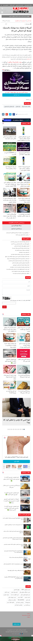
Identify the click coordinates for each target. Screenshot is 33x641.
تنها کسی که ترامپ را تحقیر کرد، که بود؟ (16, 421)
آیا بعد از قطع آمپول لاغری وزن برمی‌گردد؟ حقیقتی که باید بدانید (13, 518)
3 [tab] (20, 429)
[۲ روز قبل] (27, 520)
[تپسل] (3, 70)
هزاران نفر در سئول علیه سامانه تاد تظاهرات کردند (20, 271)
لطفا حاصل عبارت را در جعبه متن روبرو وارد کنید (20, 300)
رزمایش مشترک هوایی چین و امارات (22, 235)
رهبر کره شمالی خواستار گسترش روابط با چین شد (20, 248)
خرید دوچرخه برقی (12, 597)
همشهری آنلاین (20, 10)
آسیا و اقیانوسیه (18, 21)
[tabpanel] (16, 411)
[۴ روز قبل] (27, 578)
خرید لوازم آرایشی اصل (25, 595)
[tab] (16, 222)
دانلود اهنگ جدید (10, 602)
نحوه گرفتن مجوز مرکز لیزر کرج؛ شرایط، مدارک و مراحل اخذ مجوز (13, 532)
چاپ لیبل (28, 600)
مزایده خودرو (6, 595)
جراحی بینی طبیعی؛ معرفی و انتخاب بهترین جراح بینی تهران (13, 545)
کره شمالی (29, 59)
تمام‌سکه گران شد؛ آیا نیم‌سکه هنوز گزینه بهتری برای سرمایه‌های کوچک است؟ (13, 551)
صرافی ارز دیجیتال (12, 600)
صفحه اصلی (29, 21)
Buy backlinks (21, 600)
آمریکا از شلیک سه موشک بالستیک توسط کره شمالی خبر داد (17, 29)
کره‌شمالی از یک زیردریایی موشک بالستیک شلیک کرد (20, 254)
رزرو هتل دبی (27, 605)
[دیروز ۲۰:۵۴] (16, 407)
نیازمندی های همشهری (19, 5)
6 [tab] (15, 429)
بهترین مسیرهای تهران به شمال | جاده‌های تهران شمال (13, 564)
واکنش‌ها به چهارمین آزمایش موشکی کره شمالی (20, 263)
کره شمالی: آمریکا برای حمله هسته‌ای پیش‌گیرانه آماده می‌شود (18, 258)
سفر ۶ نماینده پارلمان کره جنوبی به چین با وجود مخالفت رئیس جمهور (17, 256)
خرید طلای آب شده (15, 595)
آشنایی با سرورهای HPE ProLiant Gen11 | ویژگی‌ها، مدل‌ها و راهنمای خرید (13, 577)
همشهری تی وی (5, 5)
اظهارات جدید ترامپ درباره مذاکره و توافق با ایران (19, 16)
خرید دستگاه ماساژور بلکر (25, 592)
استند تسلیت (27, 597)
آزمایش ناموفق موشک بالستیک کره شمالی (21, 246)
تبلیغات (28, 617)
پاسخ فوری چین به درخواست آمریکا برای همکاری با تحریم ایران (17, 232)
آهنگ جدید (20, 597)
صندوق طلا (27, 602)
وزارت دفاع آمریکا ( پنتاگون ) (15, 62)
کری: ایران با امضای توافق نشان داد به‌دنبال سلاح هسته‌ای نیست (17, 269)
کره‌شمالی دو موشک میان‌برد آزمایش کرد (22, 250)
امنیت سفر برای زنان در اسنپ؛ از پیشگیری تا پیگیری (14, 524)
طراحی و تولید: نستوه (16, 633)
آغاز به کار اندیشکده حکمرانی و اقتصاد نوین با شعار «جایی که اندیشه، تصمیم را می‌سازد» (13, 538)
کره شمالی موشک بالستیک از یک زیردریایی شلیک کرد (20, 242)
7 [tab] (13, 429)
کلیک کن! (16, 461)
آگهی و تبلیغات (12, 5)
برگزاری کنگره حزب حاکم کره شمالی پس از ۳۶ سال (20, 244)
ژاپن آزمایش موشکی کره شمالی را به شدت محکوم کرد (19, 267)
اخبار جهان (24, 21)
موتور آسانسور (16, 590)
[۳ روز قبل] (27, 546)
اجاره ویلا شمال (14, 592)
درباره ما (28, 613)
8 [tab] (11, 429)
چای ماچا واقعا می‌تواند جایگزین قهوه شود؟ (15, 570)
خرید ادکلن (7, 592)
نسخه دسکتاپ (16, 624)
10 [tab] (8, 429)
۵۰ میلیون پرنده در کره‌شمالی (24, 252)
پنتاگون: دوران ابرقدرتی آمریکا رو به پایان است (21, 273)
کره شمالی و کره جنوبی (9, 106)
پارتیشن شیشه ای (19, 602)
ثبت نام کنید (16, 95)
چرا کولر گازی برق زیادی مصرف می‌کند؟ (16, 557)
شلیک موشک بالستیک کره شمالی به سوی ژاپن (21, 265)
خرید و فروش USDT (25, 590)
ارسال (4, 307)
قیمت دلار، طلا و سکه (26, 615)
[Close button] (32, 635)
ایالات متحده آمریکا (26, 106)
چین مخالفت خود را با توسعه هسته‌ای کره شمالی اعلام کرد (19, 260)
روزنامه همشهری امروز (28, 5)
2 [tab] (22, 429)
